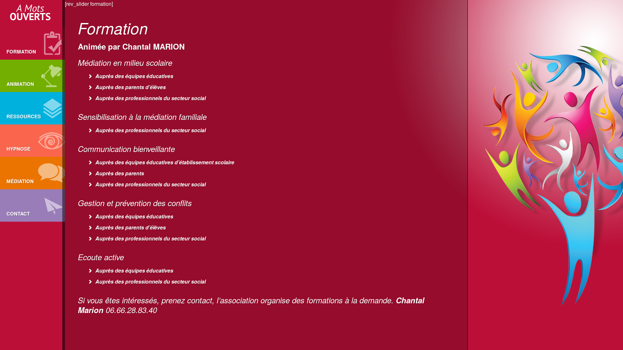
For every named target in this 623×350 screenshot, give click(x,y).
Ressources (23, 116)
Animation (20, 84)
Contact (18, 213)
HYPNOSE (18, 148)
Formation (21, 51)
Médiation (20, 181)
